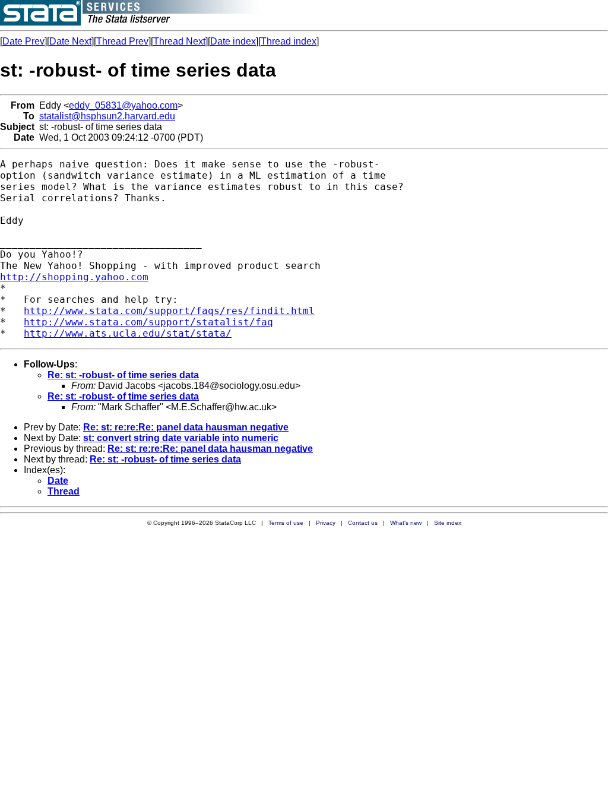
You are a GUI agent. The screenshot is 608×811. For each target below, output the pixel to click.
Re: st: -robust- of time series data (123, 375)
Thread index (288, 41)
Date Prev (23, 41)
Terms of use (285, 522)
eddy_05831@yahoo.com (123, 105)
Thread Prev (122, 41)
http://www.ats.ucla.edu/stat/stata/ (128, 333)
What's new (406, 522)
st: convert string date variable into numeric (180, 438)
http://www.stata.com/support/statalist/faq (148, 322)
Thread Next (179, 41)
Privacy (325, 522)
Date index (233, 41)
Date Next (70, 41)
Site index (447, 522)
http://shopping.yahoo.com (74, 277)
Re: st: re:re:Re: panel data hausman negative (186, 427)
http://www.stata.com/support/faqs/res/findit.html (169, 310)
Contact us (363, 522)
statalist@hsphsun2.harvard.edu (107, 116)
